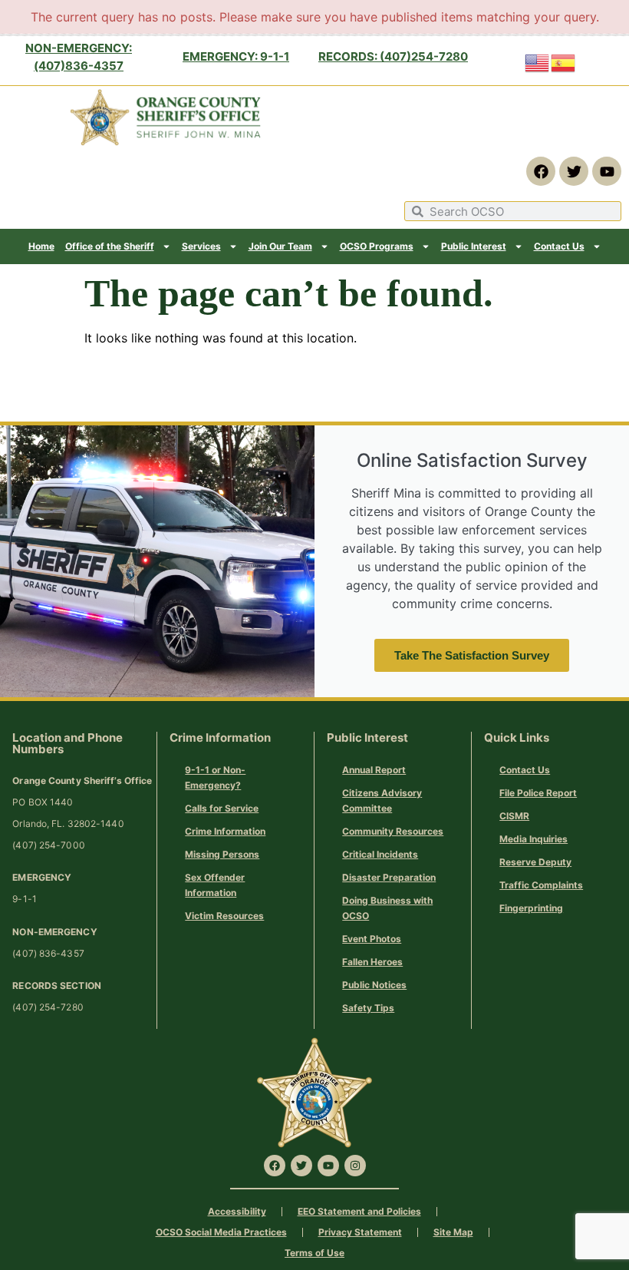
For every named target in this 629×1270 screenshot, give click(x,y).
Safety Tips (368, 1008)
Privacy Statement (360, 1232)
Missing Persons (222, 854)
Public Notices (374, 985)
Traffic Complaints (541, 885)
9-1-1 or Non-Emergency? (215, 777)
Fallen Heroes (372, 961)
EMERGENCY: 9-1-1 (236, 56)
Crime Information (225, 831)
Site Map (453, 1232)
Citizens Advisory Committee (382, 800)
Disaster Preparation (389, 877)
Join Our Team (280, 246)
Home (41, 246)
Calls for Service (222, 808)
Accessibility (237, 1211)
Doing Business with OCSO (387, 908)
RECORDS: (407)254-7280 (393, 56)
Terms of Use (314, 1252)
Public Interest (473, 246)
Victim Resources (224, 915)
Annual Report (374, 770)
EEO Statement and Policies (359, 1211)
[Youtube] (606, 171)
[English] (538, 61)
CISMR (514, 816)
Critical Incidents (380, 854)
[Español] (564, 61)
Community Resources (392, 831)
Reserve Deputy (535, 862)
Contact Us (559, 246)
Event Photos (371, 938)
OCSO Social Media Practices (221, 1232)
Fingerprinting (531, 908)
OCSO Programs (376, 246)
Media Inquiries (533, 839)
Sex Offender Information (215, 884)
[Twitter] (573, 171)
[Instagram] (355, 1165)
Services (201, 246)
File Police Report (538, 793)
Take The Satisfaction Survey (471, 655)
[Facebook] (540, 171)
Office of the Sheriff (109, 246)
